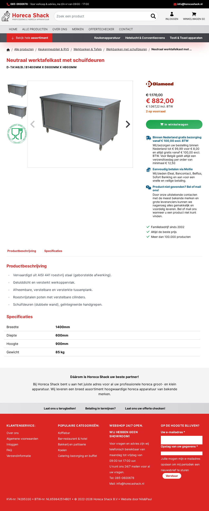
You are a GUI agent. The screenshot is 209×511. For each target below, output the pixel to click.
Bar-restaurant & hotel (72, 438)
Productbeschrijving (21, 251)
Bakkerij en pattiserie (72, 444)
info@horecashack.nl (189, 4)
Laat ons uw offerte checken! (145, 408)
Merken (78, 29)
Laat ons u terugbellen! (60, 408)
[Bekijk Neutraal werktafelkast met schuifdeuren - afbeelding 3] (17, 133)
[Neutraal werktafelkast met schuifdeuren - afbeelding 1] (80, 124)
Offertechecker (101, 29)
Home (13, 29)
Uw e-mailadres (173, 432)
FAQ (9, 450)
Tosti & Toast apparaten (186, 37)
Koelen (62, 450)
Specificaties (53, 251)
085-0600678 (19, 4)
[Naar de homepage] (25, 16)
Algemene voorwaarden (22, 438)
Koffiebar (64, 433)
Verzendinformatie (19, 455)
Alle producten (35, 29)
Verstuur (172, 475)
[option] (80, 124)
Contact (126, 29)
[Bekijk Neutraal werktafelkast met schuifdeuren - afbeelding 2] (17, 112)
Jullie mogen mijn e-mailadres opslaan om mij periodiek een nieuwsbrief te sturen (180, 464)
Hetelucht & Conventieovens (145, 37)
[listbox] (80, 124)
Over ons (59, 29)
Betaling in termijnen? (100, 408)
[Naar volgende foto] (123, 124)
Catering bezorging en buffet (77, 455)
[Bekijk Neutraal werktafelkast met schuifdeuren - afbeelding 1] (17, 91)
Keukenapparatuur (107, 37)
